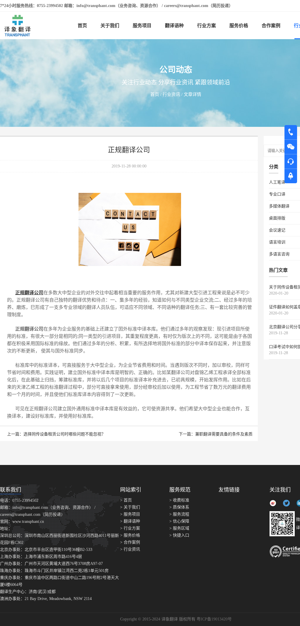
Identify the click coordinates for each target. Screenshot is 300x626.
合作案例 (271, 25)
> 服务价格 (130, 535)
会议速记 (277, 230)
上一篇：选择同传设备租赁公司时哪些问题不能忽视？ (56, 434)
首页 (82, 25)
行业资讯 (172, 94)
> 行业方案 (130, 528)
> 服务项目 (130, 514)
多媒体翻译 (279, 206)
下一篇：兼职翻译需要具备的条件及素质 (216, 434)
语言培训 (277, 242)
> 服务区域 (179, 528)
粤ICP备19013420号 (214, 619)
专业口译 (277, 194)
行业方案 (206, 25)
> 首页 (126, 500)
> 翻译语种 (130, 521)
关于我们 (109, 25)
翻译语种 (174, 25)
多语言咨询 (279, 254)
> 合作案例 (130, 542)
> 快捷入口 (179, 535)
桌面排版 (277, 218)
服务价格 (238, 25)
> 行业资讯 (130, 549)
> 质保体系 (179, 507)
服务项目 (142, 25)
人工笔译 (277, 182)
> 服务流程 (179, 514)
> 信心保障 (179, 521)
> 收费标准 (179, 500)
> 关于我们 (130, 507)
